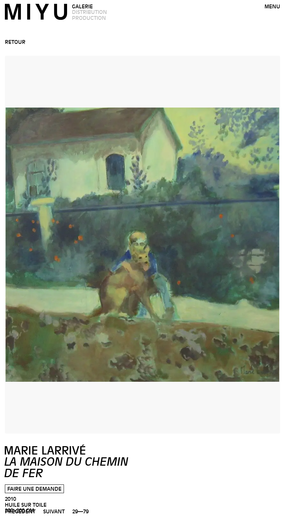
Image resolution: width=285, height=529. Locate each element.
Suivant (54, 511)
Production (89, 18)
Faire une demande (34, 489)
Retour (15, 42)
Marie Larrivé (66, 462)
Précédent (20, 511)
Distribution (89, 12)
